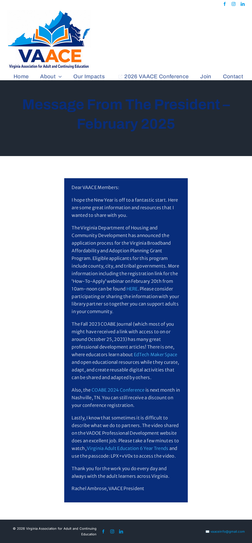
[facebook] (225, 4)
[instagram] (234, 4)
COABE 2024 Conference (118, 390)
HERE (132, 289)
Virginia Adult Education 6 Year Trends (127, 448)
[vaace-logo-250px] (49, 12)
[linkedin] (243, 4)
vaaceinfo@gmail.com (227, 531)
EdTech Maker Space (155, 354)
